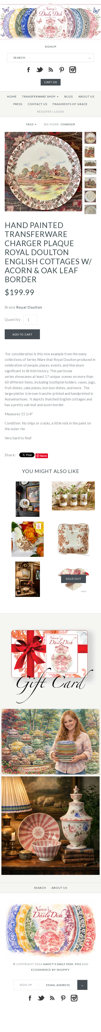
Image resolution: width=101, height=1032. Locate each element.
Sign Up (26, 985)
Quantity (13, 319)
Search (40, 887)
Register (44, 111)
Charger (68, 124)
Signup (50, 46)
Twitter (39, 70)
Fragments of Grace (70, 104)
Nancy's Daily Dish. (58, 964)
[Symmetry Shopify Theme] (50, 706)
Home (12, 96)
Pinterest (61, 70)
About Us (86, 96)
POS (78, 964)
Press (17, 104)
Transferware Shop (40, 96)
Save (43, 455)
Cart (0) (50, 82)
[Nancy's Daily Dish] (50, 3)
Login (59, 111)
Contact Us (37, 104)
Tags (31, 124)
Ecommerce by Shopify (50, 969)
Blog (68, 96)
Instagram (72, 70)
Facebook (28, 70)
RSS (50, 70)
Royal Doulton (29, 307)
